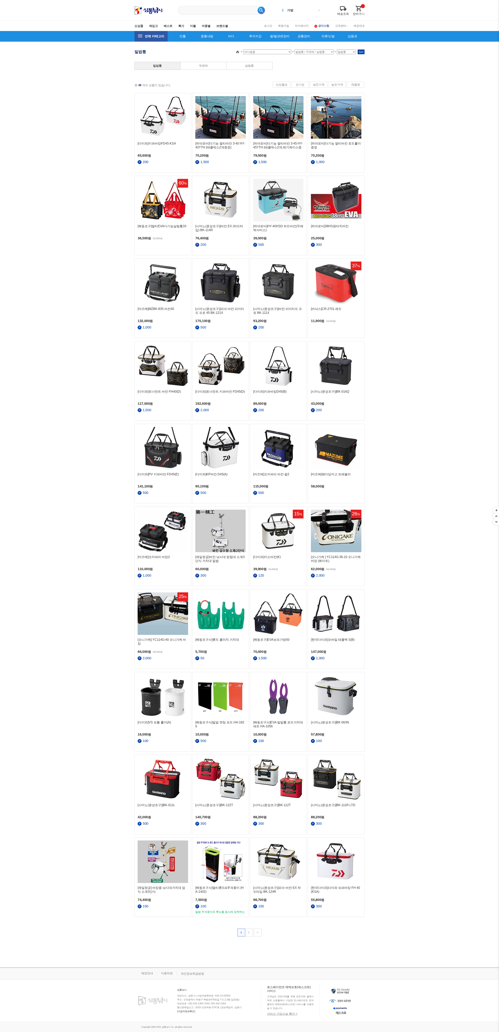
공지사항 (323, 25)
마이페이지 (302, 25)
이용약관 (167, 973)
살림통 (249, 65)
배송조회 (343, 13)
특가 (181, 26)
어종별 (206, 26)
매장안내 (359, 25)
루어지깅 (255, 36)
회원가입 (283, 25)
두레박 (203, 65)
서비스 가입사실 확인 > (282, 1013)
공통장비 (304, 36)
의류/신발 (328, 36)
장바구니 (359, 13)
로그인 (268, 25)
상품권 (352, 36)
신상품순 (282, 84)
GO (361, 52)
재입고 (153, 26)
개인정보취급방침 (192, 973)
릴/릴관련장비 (279, 36)
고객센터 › (341, 25)
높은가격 (337, 84)
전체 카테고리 (154, 36)
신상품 (138, 26)
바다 (231, 36)
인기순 (300, 84)
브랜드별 (222, 26)
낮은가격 (319, 84)
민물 (183, 36)
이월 (193, 26)
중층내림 (207, 36)
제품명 (355, 84)
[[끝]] (258, 932)
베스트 (168, 26)
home (237, 52)
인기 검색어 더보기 (319, 10)
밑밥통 (157, 65)
